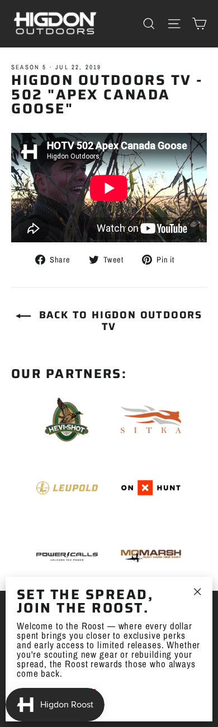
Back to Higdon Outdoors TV (118, 320)
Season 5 (29, 67)
